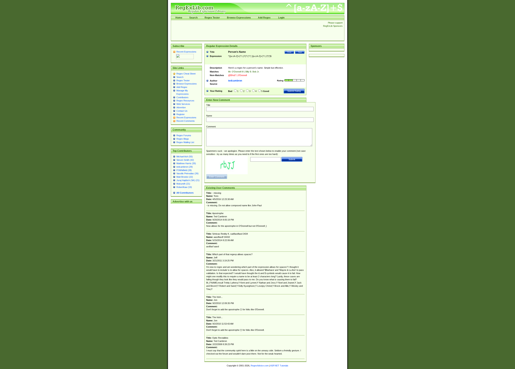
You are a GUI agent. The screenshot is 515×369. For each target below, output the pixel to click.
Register (180, 114)
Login (281, 17)
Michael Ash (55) (184, 156)
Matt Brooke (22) (184, 177)
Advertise (181, 107)
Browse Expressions (239, 17)
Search (193, 17)
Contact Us (181, 111)
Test (300, 52)
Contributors (182, 97)
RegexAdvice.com (260, 365)
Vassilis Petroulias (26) (187, 173)
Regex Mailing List (185, 142)
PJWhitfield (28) (184, 170)
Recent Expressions (186, 52)
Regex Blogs (182, 139)
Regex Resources (185, 100)
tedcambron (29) (184, 167)
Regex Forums (183, 135)
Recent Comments (185, 121)
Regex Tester (212, 17)
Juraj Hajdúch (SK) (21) (188, 180)
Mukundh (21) (183, 183)
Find (289, 52)
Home (178, 17)
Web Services (183, 104)
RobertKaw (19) (184, 187)
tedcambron (235, 80)
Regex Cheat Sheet (186, 73)
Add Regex (264, 17)
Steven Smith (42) (185, 160)
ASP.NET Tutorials (279, 365)
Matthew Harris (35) (186, 163)
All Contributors (185, 193)
